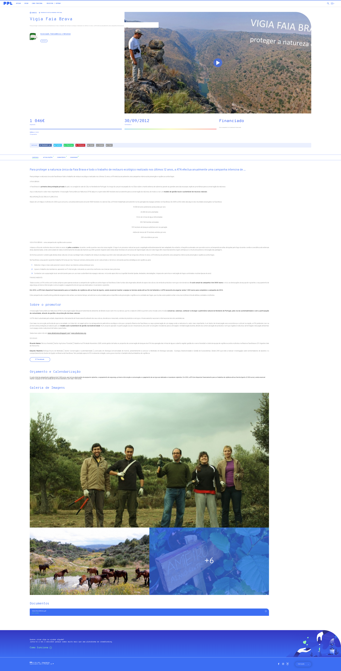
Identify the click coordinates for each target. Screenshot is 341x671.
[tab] (35, 157)
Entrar (58, 3)
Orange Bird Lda (46, 662)
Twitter (58, 145)
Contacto (43, 41)
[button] (296, 157)
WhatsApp (69, 145)
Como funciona (37, 3)
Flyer (110, 145)
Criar (26, 3)
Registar (50, 3)
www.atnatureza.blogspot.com (59, 333)
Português (301, 664)
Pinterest (81, 145)
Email (91, 145)
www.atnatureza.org (78, 333)
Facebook (46, 145)
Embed (101, 145)
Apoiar (18, 3)
